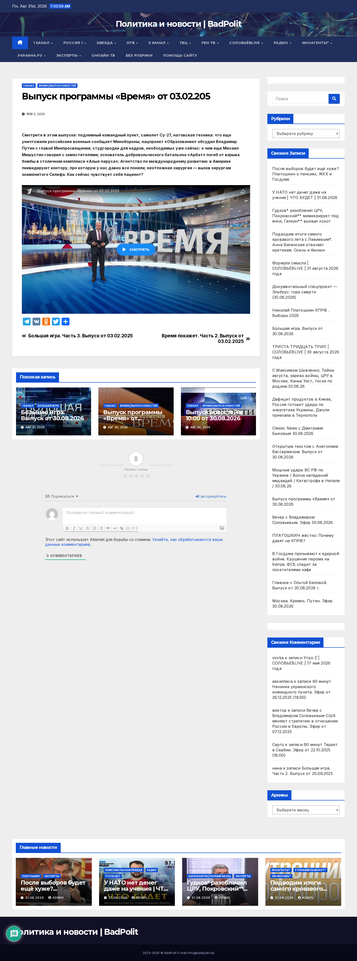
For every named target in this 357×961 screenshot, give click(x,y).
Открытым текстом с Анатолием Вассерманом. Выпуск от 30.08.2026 (305, 451)
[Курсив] (74, 528)
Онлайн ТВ (103, 55)
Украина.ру (30, 55)
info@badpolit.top (201, 953)
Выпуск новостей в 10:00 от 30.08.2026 (214, 415)
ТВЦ (184, 43)
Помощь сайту (180, 55)
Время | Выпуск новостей (57, 85)
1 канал (42, 43)
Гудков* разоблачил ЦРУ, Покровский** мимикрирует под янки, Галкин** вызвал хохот (305, 216)
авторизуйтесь (213, 496)
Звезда (105, 43)
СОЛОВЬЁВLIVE (245, 43)
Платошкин (31, 876)
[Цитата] (108, 528)
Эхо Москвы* (281, 876)
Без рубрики (139, 55)
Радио (281, 43)
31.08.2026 (35, 897)
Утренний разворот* (310, 870)
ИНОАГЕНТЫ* (316, 43)
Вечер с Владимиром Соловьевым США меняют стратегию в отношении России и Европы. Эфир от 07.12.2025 (305, 721)
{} (128, 528)
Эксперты (67, 55)
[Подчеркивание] (80, 528)
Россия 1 (73, 43)
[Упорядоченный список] (94, 528)
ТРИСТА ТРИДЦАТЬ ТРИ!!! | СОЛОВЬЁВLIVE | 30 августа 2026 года (305, 352)
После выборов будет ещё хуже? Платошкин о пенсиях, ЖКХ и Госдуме (305, 174)
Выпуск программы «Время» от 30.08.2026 (132, 418)
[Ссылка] (121, 528)
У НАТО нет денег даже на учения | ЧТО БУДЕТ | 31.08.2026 (136, 888)
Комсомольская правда (123, 870)
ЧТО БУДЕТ (112, 876)
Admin (58, 897)
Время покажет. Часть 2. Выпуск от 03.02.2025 (203, 338)
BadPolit (170, 953)
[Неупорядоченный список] (101, 528)
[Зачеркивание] (87, 528)
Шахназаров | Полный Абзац (209, 876)
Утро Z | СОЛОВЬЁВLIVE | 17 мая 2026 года (301, 663)
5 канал (158, 43)
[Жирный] (67, 528)
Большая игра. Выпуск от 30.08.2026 (52, 415)
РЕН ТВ (209, 43)
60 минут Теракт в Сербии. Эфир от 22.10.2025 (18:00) (305, 750)
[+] (134, 528)
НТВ (131, 43)
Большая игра (48, 405)
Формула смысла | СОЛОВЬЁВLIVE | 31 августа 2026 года (305, 268)
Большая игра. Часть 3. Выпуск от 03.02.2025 (80, 336)
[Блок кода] (114, 528)
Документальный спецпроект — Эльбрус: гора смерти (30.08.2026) (304, 292)
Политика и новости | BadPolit (179, 24)
